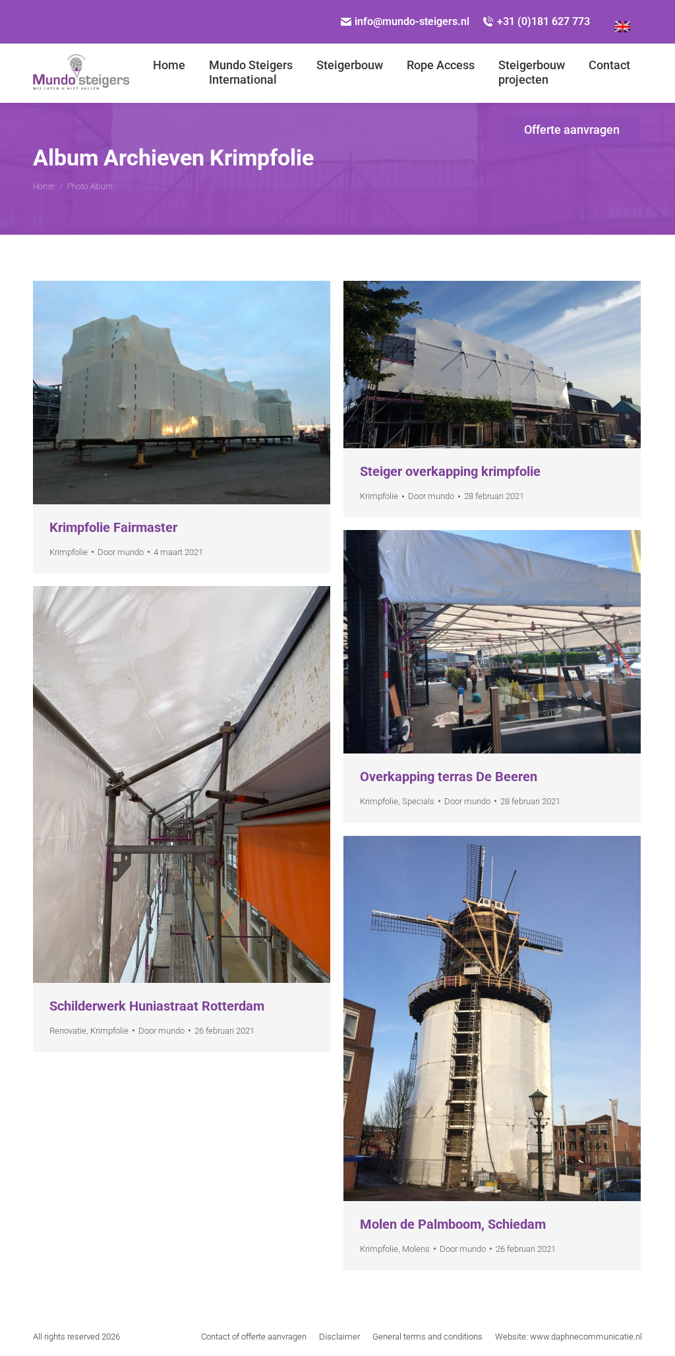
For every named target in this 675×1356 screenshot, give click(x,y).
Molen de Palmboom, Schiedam (453, 1224)
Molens (416, 1249)
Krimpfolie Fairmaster (113, 527)
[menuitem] (169, 72)
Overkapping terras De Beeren (448, 776)
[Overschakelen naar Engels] (622, 21)
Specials (418, 801)
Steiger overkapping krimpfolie (450, 471)
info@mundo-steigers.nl (412, 21)
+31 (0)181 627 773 (543, 21)
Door (121, 552)
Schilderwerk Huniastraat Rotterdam (156, 1006)
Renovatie (67, 1031)
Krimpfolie (68, 552)
